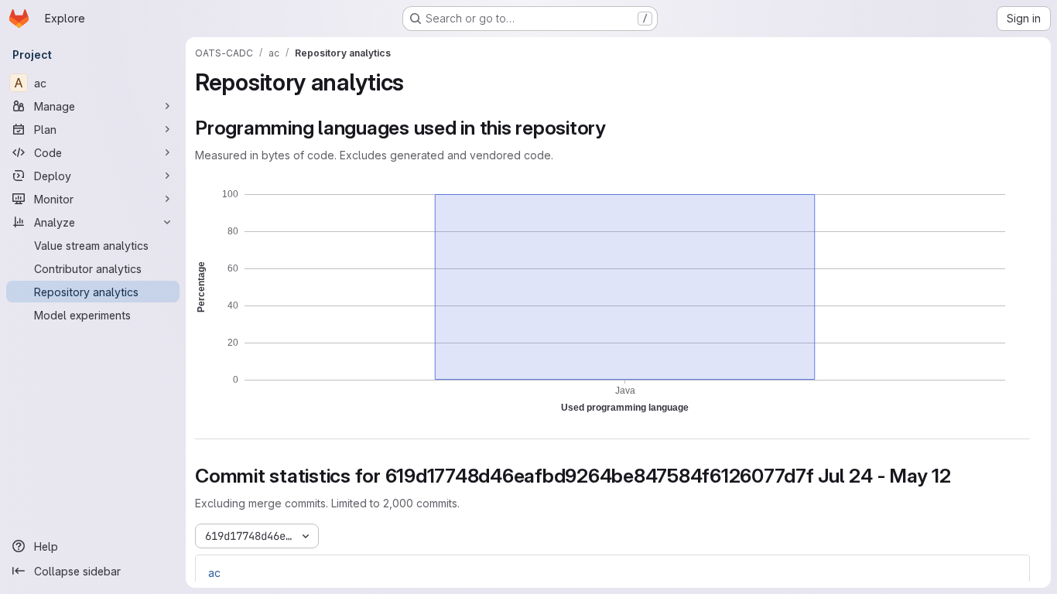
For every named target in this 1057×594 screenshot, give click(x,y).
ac (214, 572)
